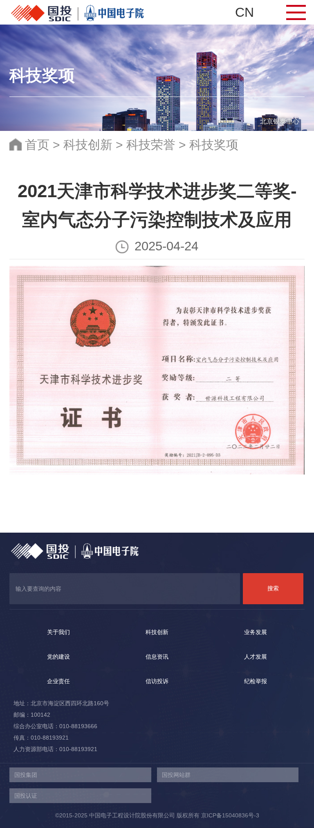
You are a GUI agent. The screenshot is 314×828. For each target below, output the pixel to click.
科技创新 (87, 144)
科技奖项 (213, 144)
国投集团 (25, 775)
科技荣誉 (150, 144)
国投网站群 (176, 775)
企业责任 (58, 681)
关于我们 (58, 632)
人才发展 (255, 656)
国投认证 (25, 795)
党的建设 (58, 656)
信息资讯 (157, 656)
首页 (37, 144)
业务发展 (255, 632)
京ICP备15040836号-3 (230, 815)
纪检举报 (255, 681)
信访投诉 (157, 681)
